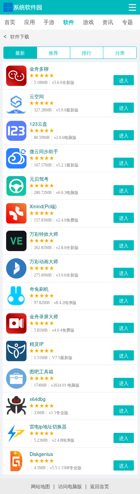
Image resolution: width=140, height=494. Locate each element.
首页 (9, 22)
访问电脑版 (70, 486)
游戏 (88, 22)
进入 (123, 80)
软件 (68, 22)
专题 (127, 22)
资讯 (107, 22)
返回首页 (99, 486)
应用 (29, 22)
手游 (48, 22)
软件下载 (19, 36)
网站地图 (40, 486)
